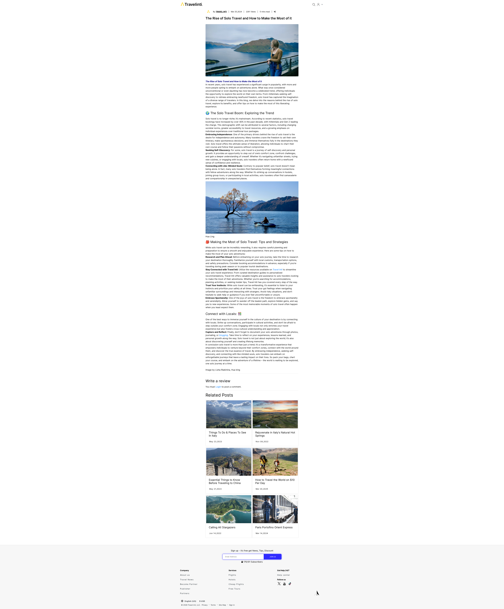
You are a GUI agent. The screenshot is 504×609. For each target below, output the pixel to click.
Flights (232, 575)
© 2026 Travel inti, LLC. (190, 605)
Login (218, 386)
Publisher (185, 589)
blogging (223, 335)
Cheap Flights (236, 584)
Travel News (187, 579)
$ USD (202, 601)
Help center (283, 575)
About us (185, 575)
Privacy (205, 605)
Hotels (232, 579)
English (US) (190, 601)
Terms (213, 605)
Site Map (222, 605)
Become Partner (189, 584)
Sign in (232, 605)
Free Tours (234, 589)
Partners (184, 593)
